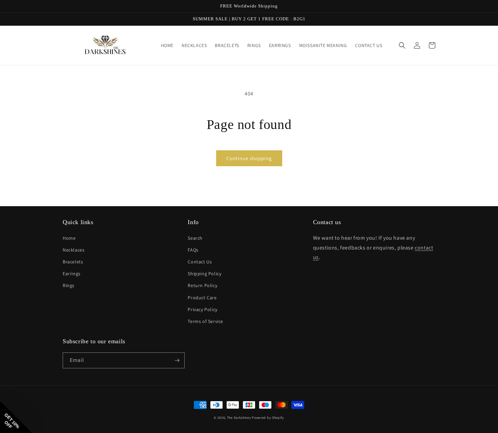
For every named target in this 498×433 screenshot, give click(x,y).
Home (69, 238)
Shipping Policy (204, 273)
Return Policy (202, 285)
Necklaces (73, 250)
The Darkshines (239, 417)
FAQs (193, 250)
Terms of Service (205, 321)
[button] (402, 45)
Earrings (72, 273)
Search (195, 238)
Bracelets (73, 262)
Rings (69, 285)
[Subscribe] (176, 360)
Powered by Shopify (268, 417)
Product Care (202, 298)
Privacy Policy (202, 309)
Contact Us (200, 262)
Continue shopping (249, 158)
